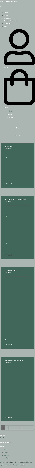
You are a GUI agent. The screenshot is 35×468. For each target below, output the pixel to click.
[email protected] (6, 442)
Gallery (6, 13)
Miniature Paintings (10, 21)
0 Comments (8, 183)
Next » (21, 428)
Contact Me (7, 23)
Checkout (10, 117)
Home (6, 15)
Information (7, 18)
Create (25, 465)
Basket (9, 115)
